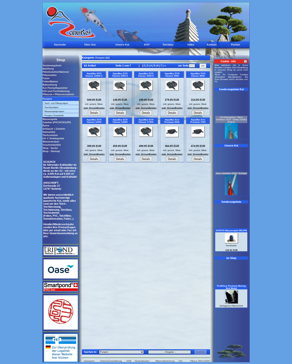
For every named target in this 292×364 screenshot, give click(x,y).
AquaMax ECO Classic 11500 (94, 120)
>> (165, 66)
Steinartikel (49, 132)
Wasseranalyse (51, 141)
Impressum (89, 361)
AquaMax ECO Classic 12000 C (94, 74)
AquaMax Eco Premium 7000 (198, 120)
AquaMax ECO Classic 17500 (146, 120)
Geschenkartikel (52, 145)
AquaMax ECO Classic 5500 (172, 74)
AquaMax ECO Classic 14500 (120, 120)
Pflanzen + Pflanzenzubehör (58, 94)
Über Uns (90, 44)
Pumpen (47, 99)
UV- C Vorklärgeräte (53, 138)
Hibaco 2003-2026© (200, 361)
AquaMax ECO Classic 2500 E (120, 74)
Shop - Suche (50, 148)
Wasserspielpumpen (54, 111)
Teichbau (167, 44)
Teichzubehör (50, 135)
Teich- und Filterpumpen (56, 103)
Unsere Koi (122, 44)
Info (181, 361)
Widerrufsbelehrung (165, 361)
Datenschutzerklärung (111, 361)
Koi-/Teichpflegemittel (55, 88)
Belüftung (48, 68)
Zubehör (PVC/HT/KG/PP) (57, 122)
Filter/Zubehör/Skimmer (56, 72)
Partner (235, 44)
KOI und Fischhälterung (56, 91)
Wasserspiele (50, 119)
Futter (46, 78)
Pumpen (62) (102, 57)
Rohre (46, 125)
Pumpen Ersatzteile (54, 115)
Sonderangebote (52, 65)
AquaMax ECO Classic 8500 (197, 74)
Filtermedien (50, 75)
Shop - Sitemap (51, 151)
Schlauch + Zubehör (54, 128)
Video (190, 44)
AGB (129, 361)
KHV (147, 44)
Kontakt (212, 44)
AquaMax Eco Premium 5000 (172, 120)
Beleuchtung (50, 84)
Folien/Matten (50, 81)
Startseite (60, 44)
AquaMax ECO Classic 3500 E (146, 74)
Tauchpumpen (51, 107)
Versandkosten (142, 361)
